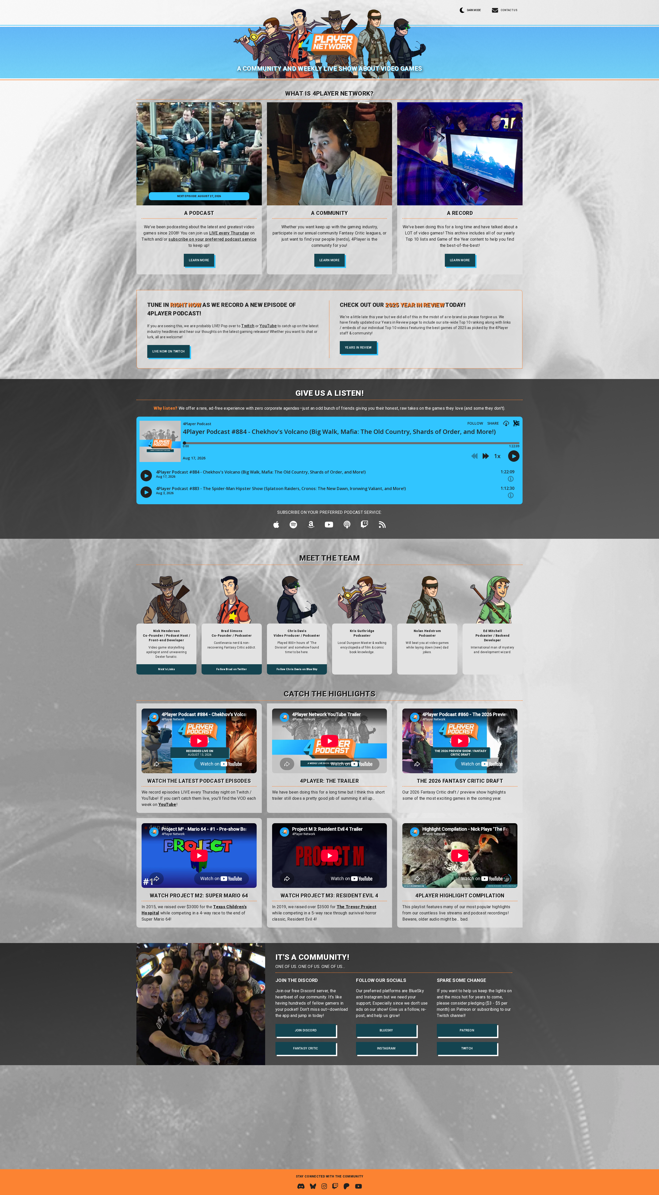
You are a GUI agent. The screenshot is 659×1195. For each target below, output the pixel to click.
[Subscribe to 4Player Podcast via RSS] (382, 526)
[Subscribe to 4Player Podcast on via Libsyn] (347, 526)
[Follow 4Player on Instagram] (324, 1186)
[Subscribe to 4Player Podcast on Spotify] (293, 526)
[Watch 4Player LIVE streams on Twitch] (335, 1186)
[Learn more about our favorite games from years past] (460, 153)
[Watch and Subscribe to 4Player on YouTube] (358, 1186)
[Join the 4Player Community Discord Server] (301, 1186)
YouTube (167, 804)
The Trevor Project (356, 906)
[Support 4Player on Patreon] (346, 1186)
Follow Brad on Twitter (231, 669)
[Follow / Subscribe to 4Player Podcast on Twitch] (364, 526)
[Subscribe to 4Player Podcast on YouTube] (329, 526)
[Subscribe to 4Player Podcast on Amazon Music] (311, 526)
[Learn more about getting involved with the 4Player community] (329, 153)
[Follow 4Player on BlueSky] (313, 1186)
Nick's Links (166, 669)
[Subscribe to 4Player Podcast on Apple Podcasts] (276, 526)
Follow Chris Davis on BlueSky (296, 669)
